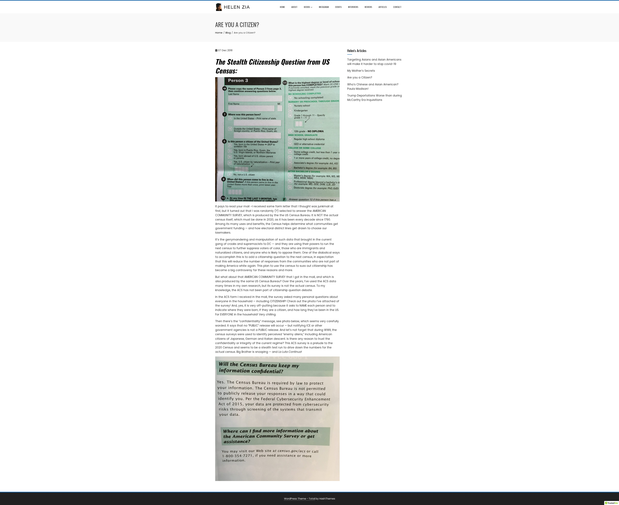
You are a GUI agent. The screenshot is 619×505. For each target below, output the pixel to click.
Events (338, 7)
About (294, 7)
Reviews (368, 7)
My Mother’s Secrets (361, 71)
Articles (382, 7)
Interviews (353, 7)
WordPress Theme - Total (299, 498)
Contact (397, 7)
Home (282, 7)
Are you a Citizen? (359, 77)
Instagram (324, 7)
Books (307, 7)
